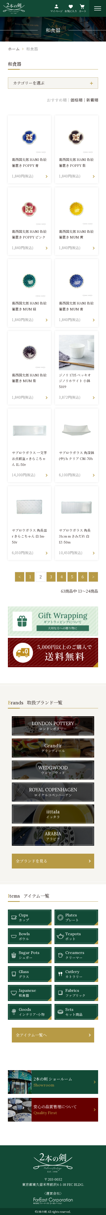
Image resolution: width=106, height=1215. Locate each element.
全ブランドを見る (31, 861)
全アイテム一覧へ (31, 1035)
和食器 (32, 49)
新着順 (92, 100)
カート (82, 11)
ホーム (14, 49)
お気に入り (71, 11)
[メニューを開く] (97, 8)
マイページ (56, 11)
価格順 (76, 100)
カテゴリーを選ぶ (28, 83)
